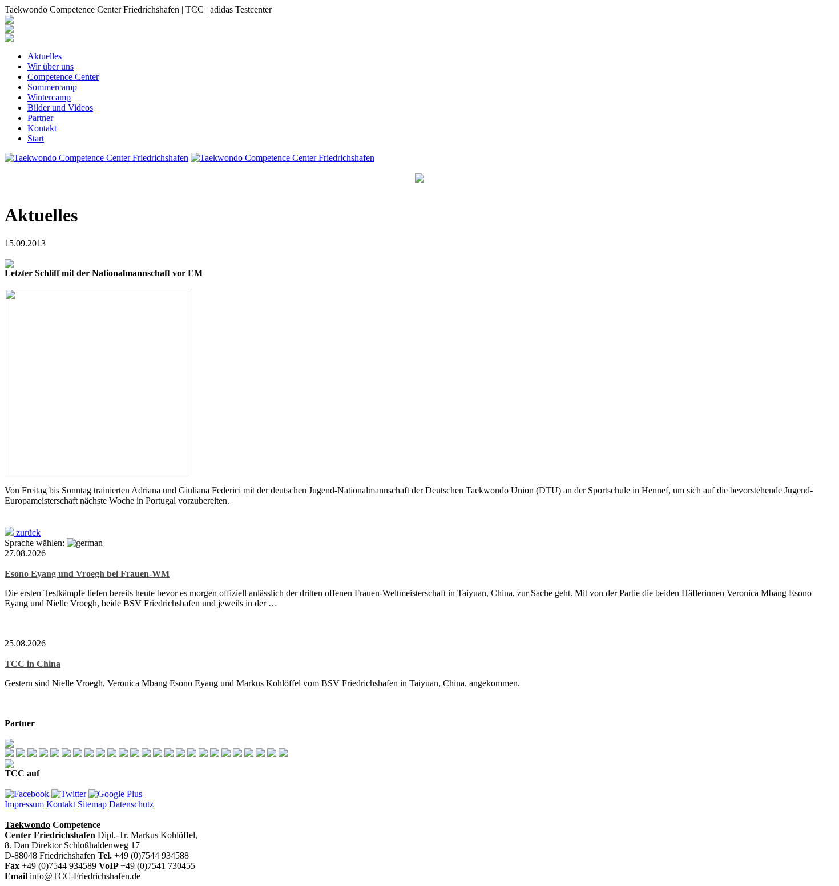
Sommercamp (52, 87)
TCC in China (32, 664)
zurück (27, 532)
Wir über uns (50, 66)
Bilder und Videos (60, 107)
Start (35, 138)
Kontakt (42, 128)
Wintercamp (49, 97)
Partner (40, 118)
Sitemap (92, 804)
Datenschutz (131, 804)
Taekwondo (27, 825)
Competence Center (63, 77)
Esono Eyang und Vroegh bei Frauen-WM (87, 573)
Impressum (24, 804)
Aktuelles (44, 56)
